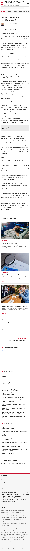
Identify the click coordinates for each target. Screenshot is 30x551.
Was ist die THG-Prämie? (8, 453)
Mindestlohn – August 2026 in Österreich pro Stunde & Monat (14, 375)
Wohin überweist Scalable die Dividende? (12, 379)
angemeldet (8, 463)
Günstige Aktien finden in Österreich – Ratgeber (14, 306)
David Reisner (10, 25)
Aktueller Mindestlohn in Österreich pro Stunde (13, 397)
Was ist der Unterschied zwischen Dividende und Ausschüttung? (14, 409)
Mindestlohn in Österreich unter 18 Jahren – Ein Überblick (13, 417)
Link (10, 29)
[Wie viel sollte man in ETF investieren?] (15, 262)
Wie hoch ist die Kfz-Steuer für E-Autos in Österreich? (15, 442)
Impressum (4, 485)
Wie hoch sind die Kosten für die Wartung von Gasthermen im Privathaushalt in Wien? (13, 413)
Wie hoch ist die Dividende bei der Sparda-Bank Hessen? (13, 404)
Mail (6, 29)
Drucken (14, 29)
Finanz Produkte (23, 11)
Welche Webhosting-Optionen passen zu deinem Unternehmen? (14, 438)
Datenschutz (4, 488)
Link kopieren (10, 322)
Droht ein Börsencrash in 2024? (10, 243)
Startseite (3, 479)
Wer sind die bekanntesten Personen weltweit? (13, 386)
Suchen (26, 8)
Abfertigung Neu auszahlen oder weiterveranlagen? (14, 431)
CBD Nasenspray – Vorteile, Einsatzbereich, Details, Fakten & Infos (14, 382)
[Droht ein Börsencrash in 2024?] (15, 230)
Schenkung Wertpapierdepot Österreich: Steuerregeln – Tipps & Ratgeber (12, 389)
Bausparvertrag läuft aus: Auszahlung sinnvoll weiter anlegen (15, 434)
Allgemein (15, 11)
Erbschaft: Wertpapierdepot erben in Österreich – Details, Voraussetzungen (14, 400)
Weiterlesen (4, 250)
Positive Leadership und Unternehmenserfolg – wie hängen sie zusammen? (14, 450)
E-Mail (3, 322)
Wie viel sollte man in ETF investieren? (12, 275)
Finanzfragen (9, 11)
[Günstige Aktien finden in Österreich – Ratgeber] (15, 294)
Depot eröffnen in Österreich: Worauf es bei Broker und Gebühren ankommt (14, 393)
